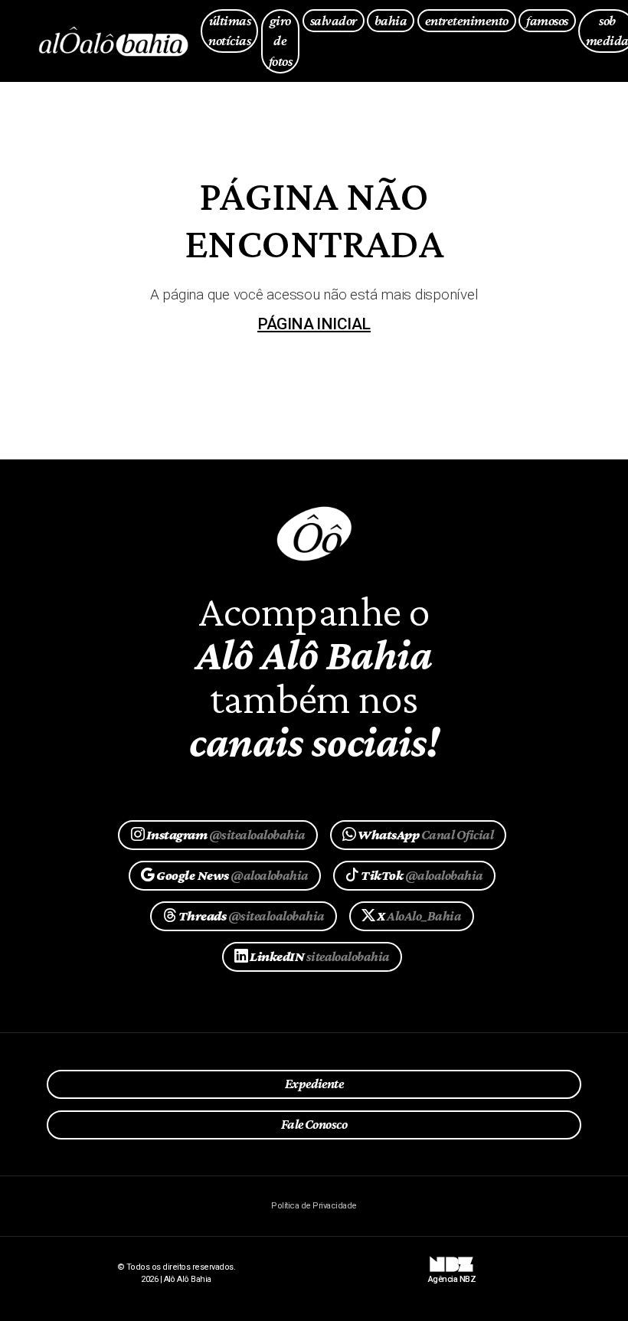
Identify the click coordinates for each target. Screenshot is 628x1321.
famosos (546, 20)
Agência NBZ (452, 1274)
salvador (333, 20)
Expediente (314, 1083)
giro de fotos (280, 40)
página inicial (314, 324)
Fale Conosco (314, 1124)
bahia (391, 20)
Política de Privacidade (313, 1206)
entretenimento (467, 20)
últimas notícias (229, 30)
